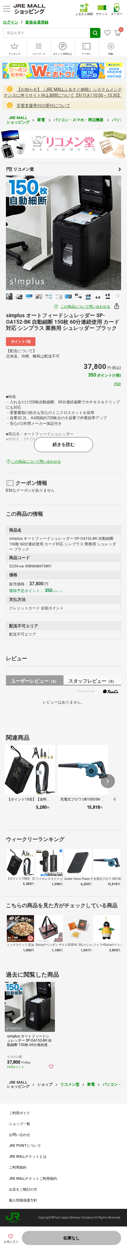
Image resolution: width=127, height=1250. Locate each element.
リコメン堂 (23, 169)
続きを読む (64, 444)
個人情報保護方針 (23, 1200)
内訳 (117, 384)
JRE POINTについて (25, 1146)
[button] (107, 781)
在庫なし (71, 1238)
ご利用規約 (18, 1167)
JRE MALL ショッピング (18, 120)
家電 (41, 120)
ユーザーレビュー (34, 681)
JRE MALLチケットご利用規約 (33, 1179)
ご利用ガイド (19, 1113)
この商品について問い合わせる (85, 307)
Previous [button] (19, 233)
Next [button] (107, 233)
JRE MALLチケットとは (27, 1156)
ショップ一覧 (19, 1124)
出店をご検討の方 (23, 1189)
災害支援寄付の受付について (43, 105)
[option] (63, 233)
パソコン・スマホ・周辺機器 (78, 120)
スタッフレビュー (92, 681)
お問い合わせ (19, 1135)
